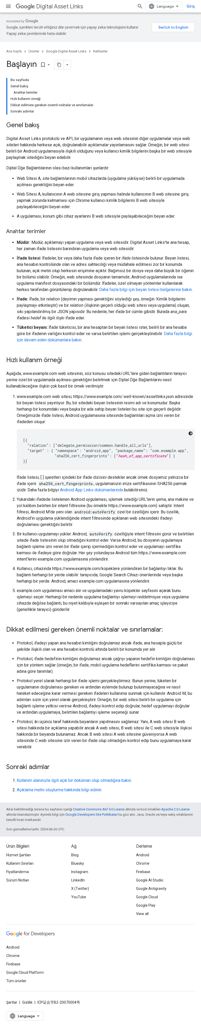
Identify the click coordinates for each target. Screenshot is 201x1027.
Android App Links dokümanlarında (91, 489)
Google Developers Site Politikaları (91, 814)
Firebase (143, 872)
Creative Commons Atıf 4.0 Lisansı (99, 809)
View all (142, 914)
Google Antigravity (151, 888)
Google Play (145, 905)
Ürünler (34, 51)
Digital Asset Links (59, 6)
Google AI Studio (149, 880)
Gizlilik (27, 1002)
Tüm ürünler (16, 981)
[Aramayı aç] (140, 6)
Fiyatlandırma (17, 872)
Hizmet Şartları (18, 855)
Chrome (142, 863)
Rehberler (100, 51)
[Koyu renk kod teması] (190, 433)
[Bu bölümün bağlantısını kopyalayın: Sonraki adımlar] (55, 767)
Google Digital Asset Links (66, 51)
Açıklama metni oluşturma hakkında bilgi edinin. (59, 789)
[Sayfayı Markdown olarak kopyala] (59, 64)
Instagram (79, 872)
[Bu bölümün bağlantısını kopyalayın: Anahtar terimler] (51, 232)
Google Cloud (147, 897)
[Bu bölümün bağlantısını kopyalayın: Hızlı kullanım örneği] (67, 360)
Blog (75, 855)
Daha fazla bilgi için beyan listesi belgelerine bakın (145, 289)
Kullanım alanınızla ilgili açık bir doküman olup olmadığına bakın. (74, 780)
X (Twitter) (80, 888)
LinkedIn (78, 880)
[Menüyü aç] (8, 6)
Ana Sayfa (14, 51)
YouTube (78, 897)
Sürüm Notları (17, 880)
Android (142, 855)
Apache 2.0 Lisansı (175, 809)
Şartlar (11, 1002)
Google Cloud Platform (25, 972)
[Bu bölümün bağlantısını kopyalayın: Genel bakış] (44, 125)
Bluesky (77, 863)
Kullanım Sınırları (20, 863)
